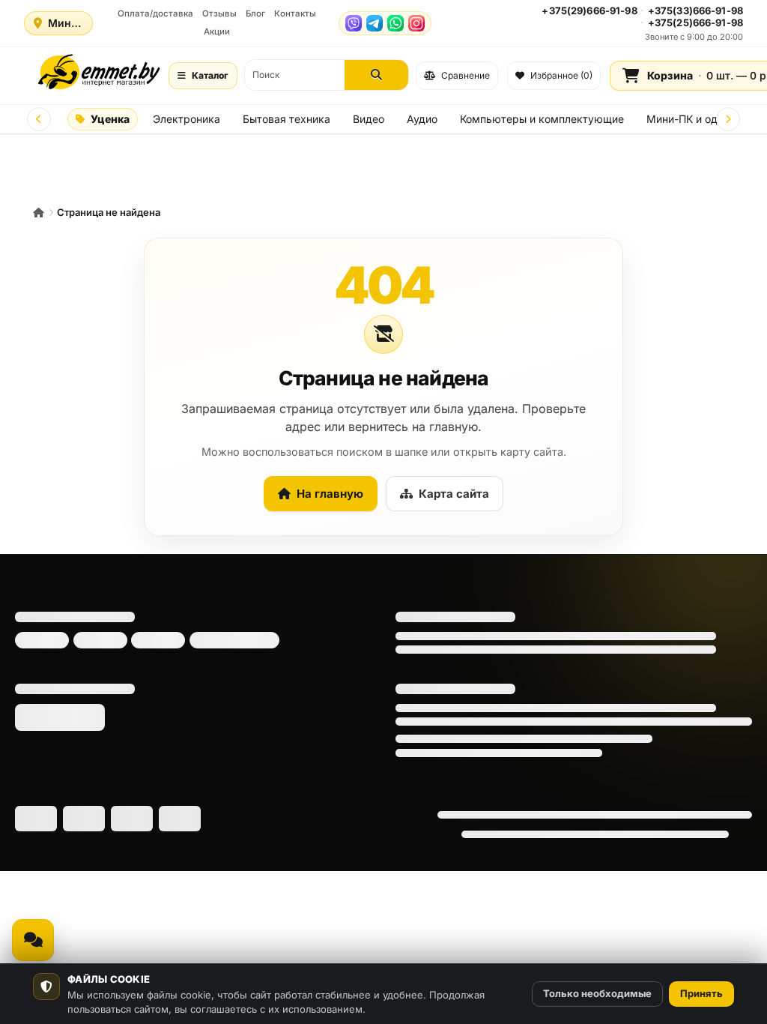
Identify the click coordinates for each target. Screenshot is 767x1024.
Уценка (110, 118)
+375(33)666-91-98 (695, 10)
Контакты (295, 13)
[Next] (728, 119)
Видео (368, 118)
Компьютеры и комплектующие (542, 118)
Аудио (422, 118)
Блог (255, 13)
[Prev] (39, 119)
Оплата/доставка (155, 13)
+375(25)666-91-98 (695, 22)
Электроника (186, 118)
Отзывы (219, 13)
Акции (217, 31)
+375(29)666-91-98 (589, 10)
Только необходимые (597, 993)
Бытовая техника (286, 118)
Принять (701, 993)
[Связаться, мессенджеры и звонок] (33, 940)
